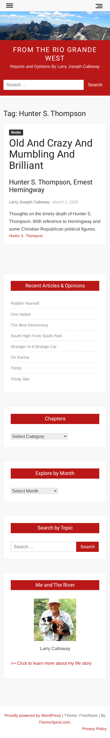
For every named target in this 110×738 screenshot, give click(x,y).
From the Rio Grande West (55, 54)
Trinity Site (20, 379)
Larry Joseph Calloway (29, 202)
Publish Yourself (25, 303)
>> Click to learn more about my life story (51, 663)
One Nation (21, 314)
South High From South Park (36, 336)
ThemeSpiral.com (54, 722)
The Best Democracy (29, 325)
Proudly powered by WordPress (33, 715)
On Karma (20, 357)
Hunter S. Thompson (26, 236)
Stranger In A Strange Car (34, 346)
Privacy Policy (94, 728)
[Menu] (9, 5)
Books (16, 132)
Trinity (16, 368)
